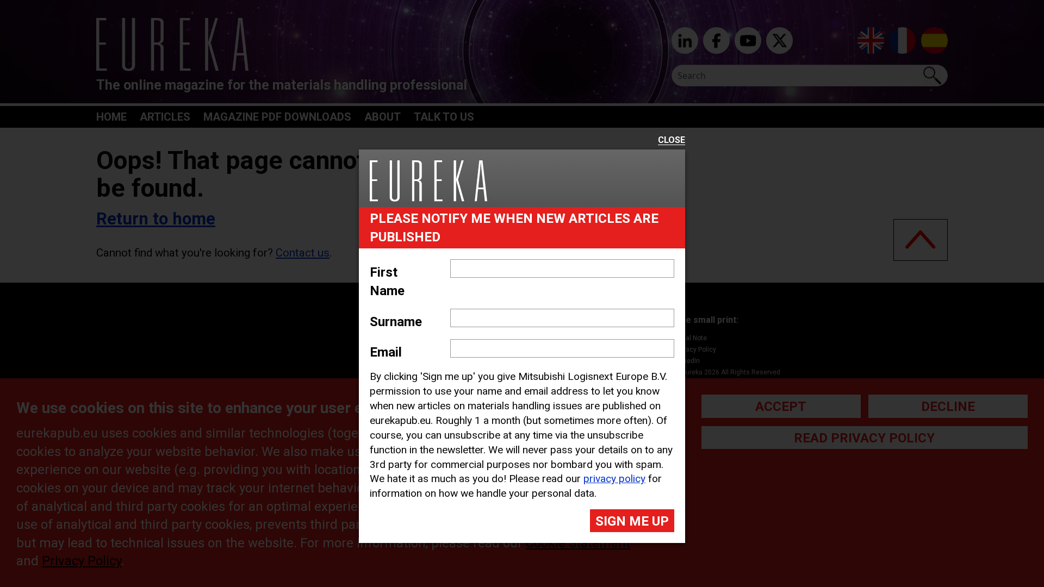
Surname (396, 321)
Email (386, 352)
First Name (387, 281)
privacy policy (614, 478)
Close (671, 140)
